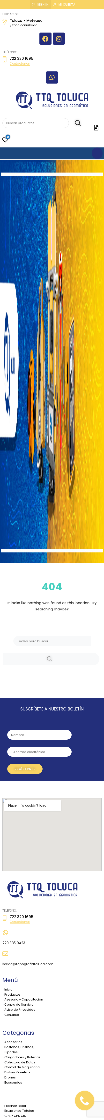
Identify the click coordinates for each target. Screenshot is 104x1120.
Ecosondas (13, 1082)
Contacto (11, 1014)
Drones (10, 1077)
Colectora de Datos (19, 1062)
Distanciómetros (17, 1072)
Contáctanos (20, 63)
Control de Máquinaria (22, 1067)
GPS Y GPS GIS (15, 1115)
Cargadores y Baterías (22, 1057)
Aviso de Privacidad (20, 1009)
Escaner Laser (15, 1105)
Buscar (75, 123)
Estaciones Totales (19, 1110)
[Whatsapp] (52, 77)
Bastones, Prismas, (19, 1047)
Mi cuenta (67, 4)
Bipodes (10, 1052)
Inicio (8, 989)
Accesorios (13, 1042)
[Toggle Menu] (97, 153)
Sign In (43, 4)
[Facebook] (45, 39)
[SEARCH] (51, 659)
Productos (12, 994)
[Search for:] (52, 640)
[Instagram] (59, 39)
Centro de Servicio (19, 1004)
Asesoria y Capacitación (23, 999)
